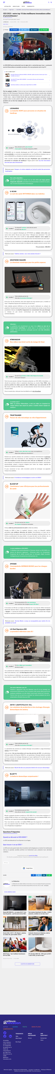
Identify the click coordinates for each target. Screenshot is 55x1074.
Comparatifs (30, 6)
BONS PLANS (36, 1027)
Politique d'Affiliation (46, 1069)
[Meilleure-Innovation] (27, 2)
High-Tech (11, 9)
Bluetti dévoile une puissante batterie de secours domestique (32, 767)
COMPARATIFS (8, 1029)
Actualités (7, 6)
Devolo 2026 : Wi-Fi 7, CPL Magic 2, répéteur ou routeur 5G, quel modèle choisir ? (14, 933)
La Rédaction (15, 881)
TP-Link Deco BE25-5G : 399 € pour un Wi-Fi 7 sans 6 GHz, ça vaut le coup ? (39, 954)
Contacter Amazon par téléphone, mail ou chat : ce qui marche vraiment (39, 933)
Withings (6, 862)
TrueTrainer (47, 456)
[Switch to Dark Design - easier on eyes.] (49, 2)
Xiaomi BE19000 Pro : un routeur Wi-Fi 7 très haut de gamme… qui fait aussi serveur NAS (14, 913)
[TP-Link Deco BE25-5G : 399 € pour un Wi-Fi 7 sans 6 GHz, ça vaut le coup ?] (40, 944)
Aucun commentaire (8, 26)
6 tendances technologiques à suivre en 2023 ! (28, 477)
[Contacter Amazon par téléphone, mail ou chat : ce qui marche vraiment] (40, 923)
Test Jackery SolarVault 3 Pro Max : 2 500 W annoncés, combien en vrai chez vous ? (39, 913)
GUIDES (15, 1027)
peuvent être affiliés (33, 855)
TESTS (24, 1027)
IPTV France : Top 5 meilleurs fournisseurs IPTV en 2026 (14, 954)
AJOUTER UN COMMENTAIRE (27, 963)
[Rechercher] (51, 2)
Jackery (7, 750)
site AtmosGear (37, 391)
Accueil (5, 9)
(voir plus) (46, 885)
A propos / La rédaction (34, 1069)
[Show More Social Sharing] (50, 29)
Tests (23, 6)
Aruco (30, 1038)
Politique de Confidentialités (20, 1069)
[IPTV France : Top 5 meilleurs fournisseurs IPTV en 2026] (15, 944)
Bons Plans (16, 6)
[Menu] (4, 2)
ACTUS (5, 1027)
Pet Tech (18, 1042)
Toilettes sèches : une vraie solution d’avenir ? (28, 253)
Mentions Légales (8, 1069)
